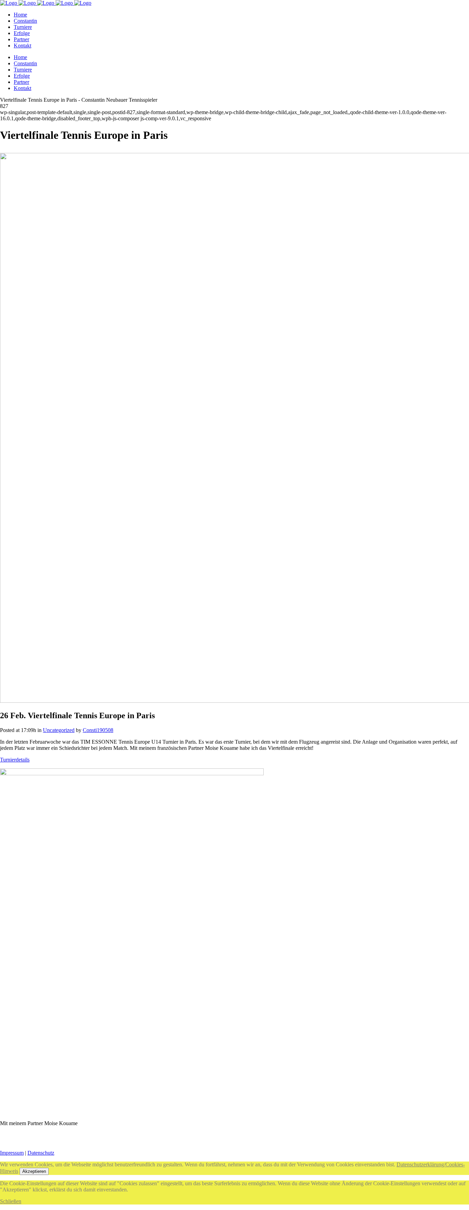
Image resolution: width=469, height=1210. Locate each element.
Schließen (10, 1201)
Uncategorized (59, 730)
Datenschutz (40, 1153)
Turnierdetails (15, 760)
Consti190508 (98, 730)
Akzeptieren (34, 1171)
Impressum (12, 1153)
